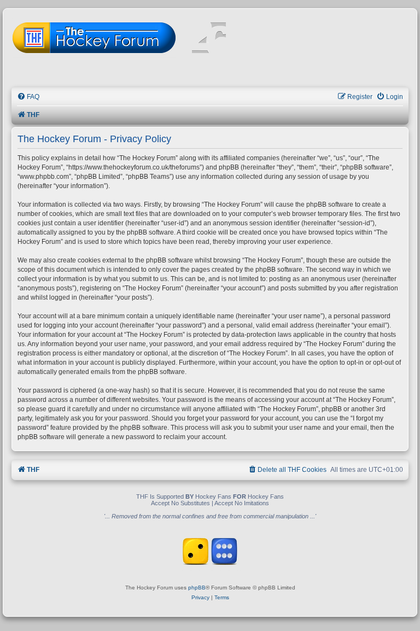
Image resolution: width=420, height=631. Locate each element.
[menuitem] (28, 97)
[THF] (138, 38)
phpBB (197, 588)
